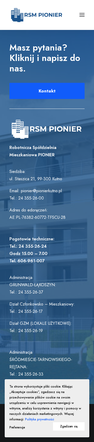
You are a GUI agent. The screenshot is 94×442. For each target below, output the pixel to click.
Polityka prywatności (39, 419)
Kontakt (47, 91)
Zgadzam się (69, 426)
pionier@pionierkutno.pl (41, 191)
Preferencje (17, 427)
